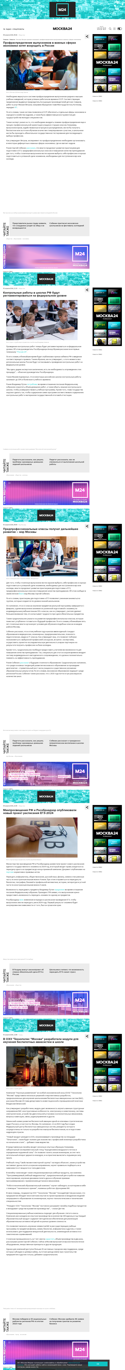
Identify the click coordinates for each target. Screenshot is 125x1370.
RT (16, 107)
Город (20, 1035)
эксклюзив (23, 1334)
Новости (12, 39)
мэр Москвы (9, 756)
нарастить (50, 1239)
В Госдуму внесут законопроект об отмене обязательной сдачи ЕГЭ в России (28, 972)
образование (17, 239)
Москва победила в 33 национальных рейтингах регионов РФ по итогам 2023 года (29, 1321)
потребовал (32, 384)
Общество (22, 35)
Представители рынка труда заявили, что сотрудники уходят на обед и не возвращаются (29, 225)
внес (21, 899)
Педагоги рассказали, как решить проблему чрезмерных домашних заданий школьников (27, 462)
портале (10, 872)
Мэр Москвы (22, 525)
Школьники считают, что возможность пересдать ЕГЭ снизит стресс (66, 971)
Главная (5, 39)
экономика (25, 239)
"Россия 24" (22, 352)
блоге (21, 593)
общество (9, 239)
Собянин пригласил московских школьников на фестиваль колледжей (66, 224)
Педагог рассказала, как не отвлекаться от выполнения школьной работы (66, 462)
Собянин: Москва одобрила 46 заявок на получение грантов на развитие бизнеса (66, 1321)
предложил (60, 889)
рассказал (31, 148)
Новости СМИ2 (8, 271)
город (17, 1334)
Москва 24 (62, 28)
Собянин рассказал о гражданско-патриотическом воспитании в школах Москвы (66, 743)
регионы (25, 475)
